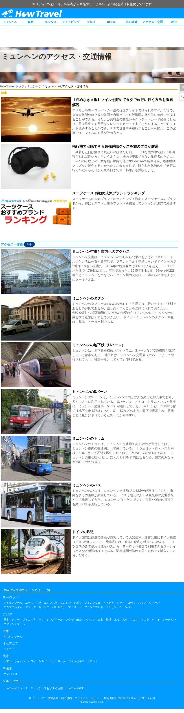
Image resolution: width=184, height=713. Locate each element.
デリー (16, 619)
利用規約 (66, 698)
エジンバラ (50, 602)
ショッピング (71, 22)
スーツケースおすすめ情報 (47, 688)
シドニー (9, 649)
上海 (116, 619)
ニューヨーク (57, 661)
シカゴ (43, 661)
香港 (108, 619)
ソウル (70, 619)
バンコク (89, 619)
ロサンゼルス (76, 661)
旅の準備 (131, 22)
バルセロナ (59, 607)
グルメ (91, 22)
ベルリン (111, 607)
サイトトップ (37, 698)
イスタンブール (13, 636)
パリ (38, 602)
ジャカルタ (29, 619)
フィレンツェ (92, 602)
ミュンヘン (10, 22)
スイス (142, 602)
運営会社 (53, 698)
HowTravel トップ (12, 86)
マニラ (145, 619)
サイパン (19, 661)
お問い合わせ (147, 698)
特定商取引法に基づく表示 (120, 698)
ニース (29, 602)
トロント (92, 661)
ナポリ (78, 602)
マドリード (75, 607)
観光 (30, 22)
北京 (124, 619)
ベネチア (108, 602)
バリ (41, 619)
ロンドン (65, 602)
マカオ (134, 619)
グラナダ (30, 607)
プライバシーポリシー (87, 698)
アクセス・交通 (152, 22)
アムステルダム (13, 607)
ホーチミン (169, 619)
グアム (8, 661)
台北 (100, 619)
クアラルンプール (14, 624)
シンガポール (55, 619)
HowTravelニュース (16, 688)
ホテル (111, 22)
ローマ (131, 602)
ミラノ (121, 602)
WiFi (174, 22)
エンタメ (51, 22)
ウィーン (154, 602)
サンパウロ (10, 673)
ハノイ (156, 619)
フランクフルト (93, 607)
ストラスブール (13, 602)
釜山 (79, 619)
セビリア (44, 607)
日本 (6, 619)
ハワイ (32, 661)
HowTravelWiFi (75, 688)
